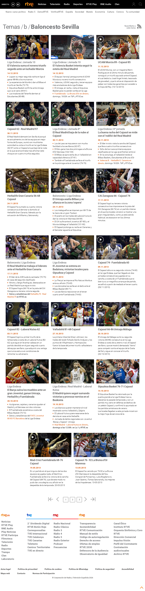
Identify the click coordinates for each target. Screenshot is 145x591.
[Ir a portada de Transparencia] (111, 516)
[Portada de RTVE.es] (29, 4)
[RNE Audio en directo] (18, 4)
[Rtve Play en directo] (13, 4)
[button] (51, 499)
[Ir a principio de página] (141, 587)
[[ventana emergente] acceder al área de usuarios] (133, 4)
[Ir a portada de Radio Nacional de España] (65, 516)
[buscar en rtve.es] (140, 4)
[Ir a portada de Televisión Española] (39, 516)
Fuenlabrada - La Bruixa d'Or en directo (72, 93)
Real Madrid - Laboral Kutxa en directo (71, 425)
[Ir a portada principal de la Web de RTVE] (13, 515)
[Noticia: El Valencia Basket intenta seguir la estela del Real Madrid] (72, 66)
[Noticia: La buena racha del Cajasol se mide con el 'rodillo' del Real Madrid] (117, 133)
